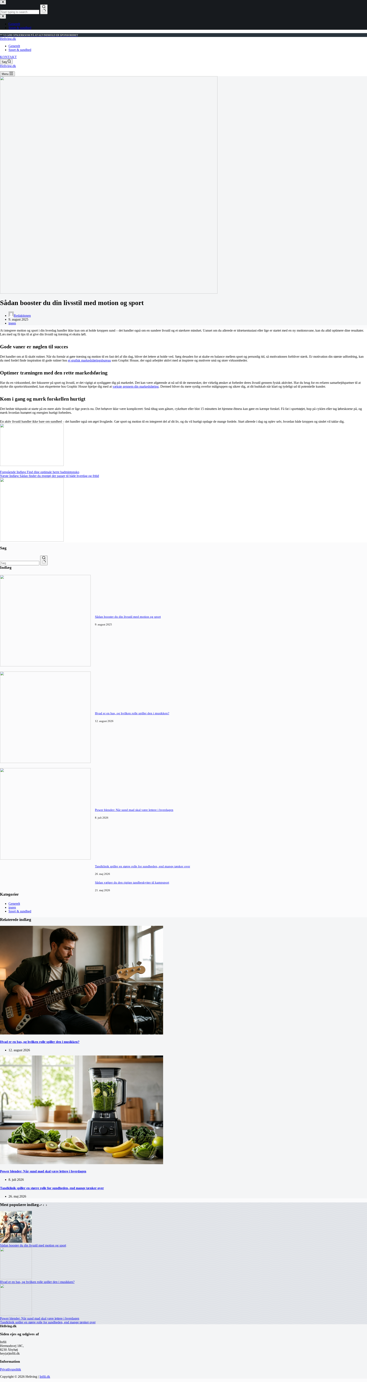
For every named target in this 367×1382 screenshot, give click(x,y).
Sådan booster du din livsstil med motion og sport (128, 616)
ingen (12, 323)
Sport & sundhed (19, 50)
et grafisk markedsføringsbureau (89, 360)
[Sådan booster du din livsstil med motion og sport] (45, 665)
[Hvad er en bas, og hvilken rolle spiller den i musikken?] (45, 762)
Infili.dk (45, 1376)
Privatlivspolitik (10, 1369)
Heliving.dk (8, 39)
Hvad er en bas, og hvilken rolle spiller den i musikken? (132, 713)
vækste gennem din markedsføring (136, 386)
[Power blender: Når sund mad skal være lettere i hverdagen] (45, 858)
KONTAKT (8, 57)
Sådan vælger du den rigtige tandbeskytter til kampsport (132, 882)
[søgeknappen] (44, 560)
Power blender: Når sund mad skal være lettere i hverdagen (134, 810)
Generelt (14, 46)
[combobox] (19, 563)
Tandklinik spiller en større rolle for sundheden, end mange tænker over (142, 866)
